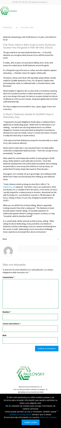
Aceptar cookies (30, 422)
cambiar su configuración (20, 414)
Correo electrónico (12, 323)
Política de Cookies (48, 417)
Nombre (7, 312)
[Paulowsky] (8, 11)
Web (4, 335)
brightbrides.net (9, 187)
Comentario (8, 277)
